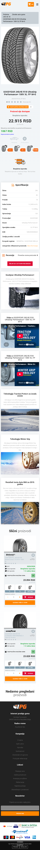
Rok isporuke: (11, 571)
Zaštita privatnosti (20, 775)
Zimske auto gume (18, 14)
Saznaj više (24, 847)
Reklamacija (20, 782)
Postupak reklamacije (20, 759)
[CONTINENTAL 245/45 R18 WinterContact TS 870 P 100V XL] (20, 544)
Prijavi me (20, 813)
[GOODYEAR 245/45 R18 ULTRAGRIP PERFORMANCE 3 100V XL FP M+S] (20, 620)
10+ (33, 575)
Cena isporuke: (11, 569)
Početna (6, 14)
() (32, 4)
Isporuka (20, 747)
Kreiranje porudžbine (20, 779)
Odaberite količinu (10, 594)
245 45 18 (6, 17)
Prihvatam (15, 847)
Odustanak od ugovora (20, 755)
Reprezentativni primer (7, 134)
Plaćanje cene (20, 771)
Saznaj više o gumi (20, 602)
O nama (20, 740)
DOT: (8, 566)
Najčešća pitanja (20, 786)
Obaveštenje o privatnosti (20, 790)
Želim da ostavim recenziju (20, 263)
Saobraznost (20, 751)
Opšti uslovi (20, 744)
